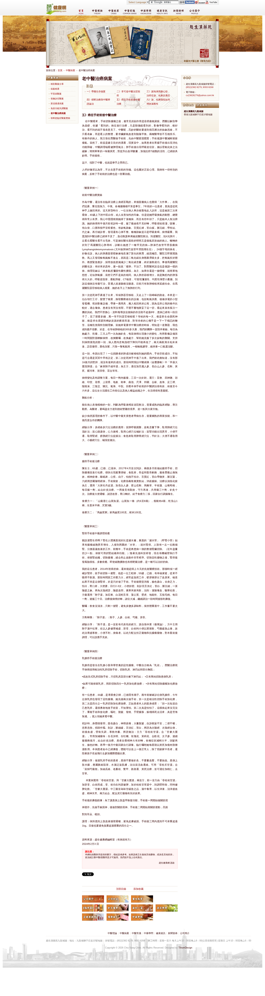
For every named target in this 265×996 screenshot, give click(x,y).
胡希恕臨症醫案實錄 (60, 118)
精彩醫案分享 (57, 84)
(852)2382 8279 (194, 87)
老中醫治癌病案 (58, 113)
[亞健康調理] (93, 917)
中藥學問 (148, 933)
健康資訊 (160, 933)
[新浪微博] (200, 3)
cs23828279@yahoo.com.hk (200, 95)
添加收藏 (138, 888)
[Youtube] (211, 3)
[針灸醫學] (118, 908)
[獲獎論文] (118, 917)
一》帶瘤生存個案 (96, 91)
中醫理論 (112, 933)
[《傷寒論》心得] (93, 908)
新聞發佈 (172, 933)
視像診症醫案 (57, 98)
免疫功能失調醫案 (59, 108)
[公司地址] (118, 899)
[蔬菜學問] (167, 908)
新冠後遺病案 (57, 103)
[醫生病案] (142, 899)
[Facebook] (190, 3)
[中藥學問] (142, 917)
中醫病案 (70, 70)
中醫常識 (136, 933)
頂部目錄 (121, 888)
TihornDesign (185, 947)
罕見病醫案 (56, 93)
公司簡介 (184, 933)
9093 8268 (208, 87)
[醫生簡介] (93, 899)
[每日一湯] (142, 908)
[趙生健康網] (56, 14)
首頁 (60, 70)
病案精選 (55, 89)
